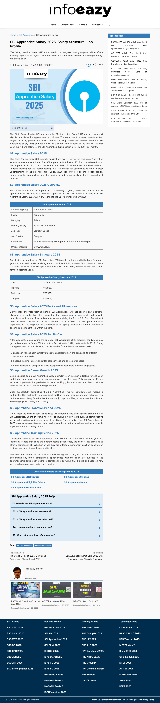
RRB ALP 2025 (89, 645)
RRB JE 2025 (89, 639)
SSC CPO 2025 (15, 651)
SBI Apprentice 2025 (55, 639)
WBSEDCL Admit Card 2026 (85, 601)
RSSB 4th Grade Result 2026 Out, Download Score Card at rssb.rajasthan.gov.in (129, 71)
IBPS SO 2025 (51, 668)
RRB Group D (89, 662)
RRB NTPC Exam (91, 657)
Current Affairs (67, 25)
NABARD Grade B (53, 686)
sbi (18, 545)
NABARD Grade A (53, 680)
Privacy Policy (147, 699)
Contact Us (105, 699)
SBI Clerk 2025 (52, 645)
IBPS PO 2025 (51, 662)
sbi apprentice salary (42, 545)
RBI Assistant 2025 (54, 627)
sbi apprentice (26, 545)
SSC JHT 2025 (15, 662)
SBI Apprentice (26, 35)
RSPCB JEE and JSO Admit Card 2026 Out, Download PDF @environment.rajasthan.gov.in (129, 45)
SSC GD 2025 (14, 645)
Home (53, 25)
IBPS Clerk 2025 (53, 657)
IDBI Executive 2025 (55, 692)
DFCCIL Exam (89, 680)
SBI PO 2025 (51, 633)
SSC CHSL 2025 (15, 633)
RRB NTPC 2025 (90, 627)
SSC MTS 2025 (15, 639)
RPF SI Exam (88, 674)
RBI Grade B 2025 (53, 674)
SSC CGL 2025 (15, 627)
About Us (96, 699)
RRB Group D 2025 (92, 633)
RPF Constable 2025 (93, 651)
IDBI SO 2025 (51, 651)
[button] (108, 24)
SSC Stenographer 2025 (20, 668)
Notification (97, 25)
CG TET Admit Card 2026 (53, 601)
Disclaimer (116, 699)
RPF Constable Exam (93, 668)
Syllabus (83, 25)
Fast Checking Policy (131, 699)
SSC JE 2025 (14, 657)
